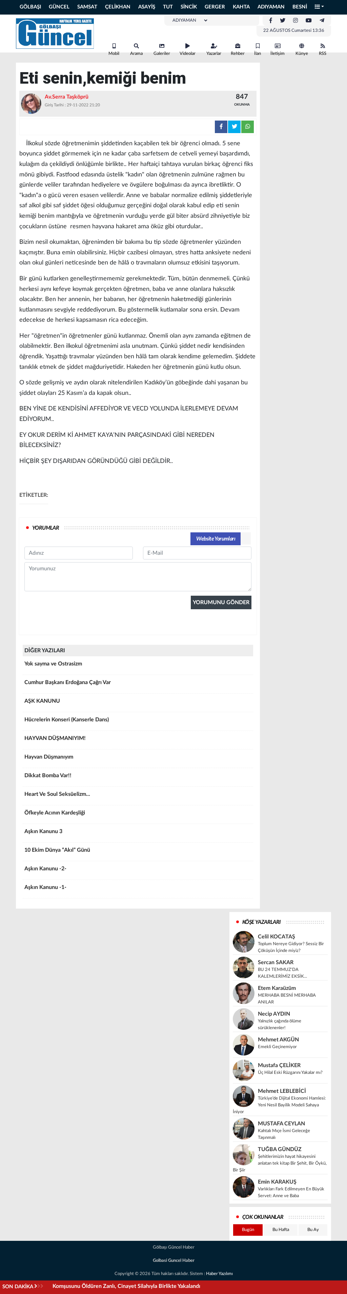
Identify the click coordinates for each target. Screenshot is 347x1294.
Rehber (238, 53)
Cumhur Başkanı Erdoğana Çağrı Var (67, 682)
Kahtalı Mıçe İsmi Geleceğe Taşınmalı (284, 1134)
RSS (322, 53)
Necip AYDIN (274, 1014)
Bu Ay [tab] (313, 1230)
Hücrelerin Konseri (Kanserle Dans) (66, 719)
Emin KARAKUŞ (277, 1182)
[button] (319, 7)
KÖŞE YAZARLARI (261, 922)
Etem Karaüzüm (277, 988)
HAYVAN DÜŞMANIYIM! (55, 738)
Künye (301, 53)
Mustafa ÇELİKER (279, 1065)
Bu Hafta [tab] (280, 1230)
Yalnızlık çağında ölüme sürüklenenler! (279, 1024)
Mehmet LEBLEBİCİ (282, 1091)
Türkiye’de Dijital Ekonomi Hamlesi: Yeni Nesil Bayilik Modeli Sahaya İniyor (279, 1105)
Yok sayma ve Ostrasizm (53, 663)
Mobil (113, 53)
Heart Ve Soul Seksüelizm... (57, 794)
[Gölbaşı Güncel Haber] (55, 33)
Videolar (188, 53)
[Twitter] (283, 20)
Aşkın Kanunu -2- (45, 868)
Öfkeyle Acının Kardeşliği (54, 812)
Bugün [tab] (248, 1230)
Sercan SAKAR (275, 962)
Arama (136, 53)
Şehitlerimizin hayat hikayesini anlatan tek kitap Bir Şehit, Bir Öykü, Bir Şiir (280, 1163)
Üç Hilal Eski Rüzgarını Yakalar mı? (290, 1072)
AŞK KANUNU (42, 701)
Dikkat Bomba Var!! (48, 775)
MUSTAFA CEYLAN (281, 1123)
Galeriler (162, 53)
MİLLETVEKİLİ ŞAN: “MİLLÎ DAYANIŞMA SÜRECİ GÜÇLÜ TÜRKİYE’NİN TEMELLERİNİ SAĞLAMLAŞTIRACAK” (187, 1286)
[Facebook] (270, 20)
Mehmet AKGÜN (278, 1039)
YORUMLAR (45, 528)
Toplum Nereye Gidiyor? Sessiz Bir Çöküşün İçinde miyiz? (291, 947)
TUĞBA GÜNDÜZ (280, 1149)
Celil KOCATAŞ (276, 936)
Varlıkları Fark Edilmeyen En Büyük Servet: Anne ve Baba (291, 1192)
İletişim (277, 53)
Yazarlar (213, 53)
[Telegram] (322, 20)
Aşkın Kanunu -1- (45, 887)
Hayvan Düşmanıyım (48, 757)
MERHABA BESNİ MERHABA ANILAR (287, 998)
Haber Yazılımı (219, 1274)
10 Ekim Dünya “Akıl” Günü (57, 850)
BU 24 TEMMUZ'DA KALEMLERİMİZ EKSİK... (282, 973)
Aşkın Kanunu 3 (43, 831)
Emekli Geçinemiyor (277, 1047)
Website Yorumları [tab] (215, 539)
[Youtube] (308, 20)
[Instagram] (295, 20)
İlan (257, 53)
